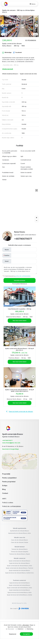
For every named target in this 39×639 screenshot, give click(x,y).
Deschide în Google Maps (10, 449)
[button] (2, 25)
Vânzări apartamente (19, 528)
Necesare (11, 629)
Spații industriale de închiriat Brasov (19, 590)
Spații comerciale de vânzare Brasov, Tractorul (19, 568)
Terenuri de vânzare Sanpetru (19, 551)
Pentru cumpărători (9, 478)
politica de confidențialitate (22, 276)
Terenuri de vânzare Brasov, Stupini (19, 554)
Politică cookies (7, 502)
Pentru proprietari (9, 482)
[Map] (19, 205)
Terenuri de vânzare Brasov (19, 549)
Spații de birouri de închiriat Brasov (19, 583)
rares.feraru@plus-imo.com (11, 442)
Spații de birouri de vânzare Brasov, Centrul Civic (19, 573)
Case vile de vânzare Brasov (19, 540)
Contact (5, 493)
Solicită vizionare (19, 280)
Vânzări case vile (19, 537)
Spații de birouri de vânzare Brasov (19, 563)
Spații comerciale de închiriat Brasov (19, 585)
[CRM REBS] (23, 608)
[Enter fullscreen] (36, 190)
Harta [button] (35, 34)
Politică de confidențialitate (11, 506)
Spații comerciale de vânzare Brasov (19, 561)
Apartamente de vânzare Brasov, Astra (19, 533)
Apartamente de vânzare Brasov (19, 531)
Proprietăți (6, 474)
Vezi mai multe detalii (19, 320)
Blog (4, 489)
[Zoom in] (36, 217)
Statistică (20, 629)
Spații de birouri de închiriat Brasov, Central (19, 595)
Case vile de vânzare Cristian (19, 542)
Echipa (4, 485)
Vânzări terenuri (19, 546)
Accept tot (26, 634)
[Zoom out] (36, 220)
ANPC (4, 499)
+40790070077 (23, 238)
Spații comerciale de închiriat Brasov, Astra (19, 587)
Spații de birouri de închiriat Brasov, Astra (19, 592)
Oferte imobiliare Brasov (10, 74)
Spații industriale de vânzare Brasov (19, 570)
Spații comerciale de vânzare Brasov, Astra (19, 565)
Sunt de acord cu (18, 276)
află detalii (25, 625)
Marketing (30, 629)
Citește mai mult (7, 69)
